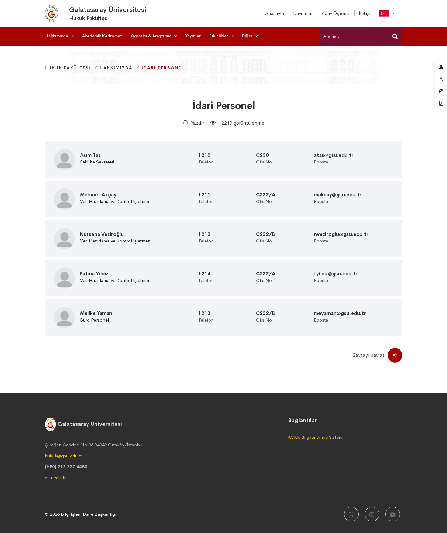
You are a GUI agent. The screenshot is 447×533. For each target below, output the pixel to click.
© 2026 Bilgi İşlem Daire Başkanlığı (80, 514)
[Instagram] (372, 514)
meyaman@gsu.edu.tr (340, 313)
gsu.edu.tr (55, 477)
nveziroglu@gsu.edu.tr (341, 234)
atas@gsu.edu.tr (334, 155)
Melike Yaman (96, 313)
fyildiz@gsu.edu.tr (336, 273)
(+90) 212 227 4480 (66, 466)
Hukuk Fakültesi (68, 67)
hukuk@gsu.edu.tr (63, 456)
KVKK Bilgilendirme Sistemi (315, 437)
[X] (351, 514)
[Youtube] (392, 514)
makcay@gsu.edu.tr (338, 194)
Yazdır (197, 123)
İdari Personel (223, 106)
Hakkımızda (116, 67)
